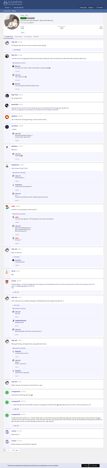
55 (13, 450)
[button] (10, 7)
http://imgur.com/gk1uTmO (19, 168)
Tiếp (16, 450)
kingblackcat (15, 165)
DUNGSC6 (18, 351)
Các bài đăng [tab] (27, 36)
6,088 (22, 28)
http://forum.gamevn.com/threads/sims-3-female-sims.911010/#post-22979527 (34, 110)
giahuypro (14, 146)
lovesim (13, 281)
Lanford (13, 431)
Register (14, 11)
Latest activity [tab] (18, 36)
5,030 (101, 28)
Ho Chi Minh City (48, 20)
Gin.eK (13, 271)
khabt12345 (14, 104)
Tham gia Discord (18, 7)
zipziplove (14, 116)
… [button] (10, 450)
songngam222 (15, 391)
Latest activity (6, 11)
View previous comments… (19, 63)
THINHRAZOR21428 (20, 320)
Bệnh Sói (14, 55)
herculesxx (14, 126)
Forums (7, 7)
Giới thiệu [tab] (36, 36)
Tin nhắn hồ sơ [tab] (8, 36)
